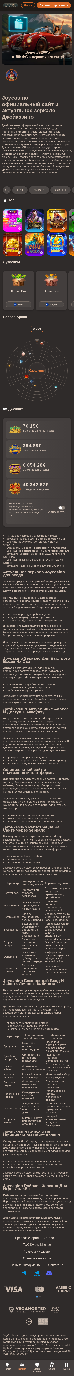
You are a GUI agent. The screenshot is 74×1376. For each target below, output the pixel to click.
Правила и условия (37, 1251)
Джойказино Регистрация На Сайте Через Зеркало (38, 550)
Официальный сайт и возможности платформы (36, 547)
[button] (37, 190)
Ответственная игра (37, 1258)
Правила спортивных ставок (35, 1238)
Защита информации (26, 1265)
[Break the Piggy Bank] (12, 244)
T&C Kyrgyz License (37, 1244)
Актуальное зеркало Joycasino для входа (32, 535)
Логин (28, 5)
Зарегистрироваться (54, 5)
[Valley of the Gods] (34, 244)
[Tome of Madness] (34, 220)
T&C (11, 515)
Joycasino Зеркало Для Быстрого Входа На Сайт (37, 538)
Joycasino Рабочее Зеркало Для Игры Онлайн (35, 565)
